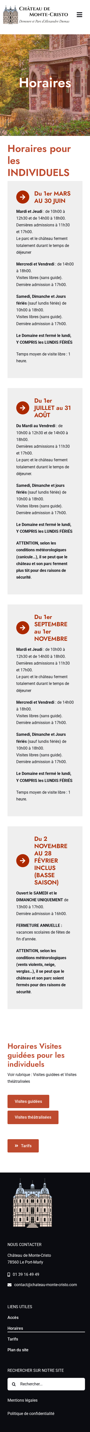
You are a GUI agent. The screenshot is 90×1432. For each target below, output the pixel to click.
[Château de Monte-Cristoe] (36, 7)
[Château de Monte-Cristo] (33, 1180)
